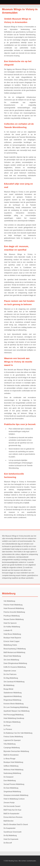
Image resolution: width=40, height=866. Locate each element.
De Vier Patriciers (10, 674)
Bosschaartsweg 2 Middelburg (15, 649)
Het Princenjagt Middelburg (13, 715)
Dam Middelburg (10, 780)
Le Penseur (8, 729)
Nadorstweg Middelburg (12, 773)
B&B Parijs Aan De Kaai (12, 810)
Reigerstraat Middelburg (12, 700)
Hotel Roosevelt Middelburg (14, 608)
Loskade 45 (8, 630)
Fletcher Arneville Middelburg (14, 612)
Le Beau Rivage (9, 758)
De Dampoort (8, 777)
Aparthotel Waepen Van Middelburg (16, 711)
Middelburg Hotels (10, 645)
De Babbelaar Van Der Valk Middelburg (18, 733)
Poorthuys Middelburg (12, 616)
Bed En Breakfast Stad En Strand (16, 824)
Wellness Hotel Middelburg (13, 769)
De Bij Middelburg (10, 835)
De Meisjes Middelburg (12, 722)
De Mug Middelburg (11, 678)
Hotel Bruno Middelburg (12, 634)
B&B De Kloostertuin (11, 755)
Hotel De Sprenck (10, 623)
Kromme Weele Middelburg (13, 704)
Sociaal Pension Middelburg (14, 784)
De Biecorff (8, 843)
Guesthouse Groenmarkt (12, 832)
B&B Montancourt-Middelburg (14, 652)
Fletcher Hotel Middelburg (13, 605)
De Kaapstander (9, 828)
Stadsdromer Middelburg (13, 693)
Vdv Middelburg (9, 601)
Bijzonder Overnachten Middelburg (16, 751)
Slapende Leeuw (10, 671)
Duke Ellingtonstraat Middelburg (15, 663)
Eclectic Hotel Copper (11, 641)
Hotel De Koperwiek (11, 839)
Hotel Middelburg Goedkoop (14, 718)
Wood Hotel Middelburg (12, 656)
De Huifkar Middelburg (12, 627)
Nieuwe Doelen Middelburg (14, 619)
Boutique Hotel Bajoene (12, 638)
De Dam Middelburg (11, 788)
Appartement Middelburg (13, 696)
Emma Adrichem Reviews (13, 817)
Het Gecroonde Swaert (12, 806)
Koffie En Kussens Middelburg (15, 667)
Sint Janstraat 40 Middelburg (14, 682)
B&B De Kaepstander (11, 813)
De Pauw (7, 725)
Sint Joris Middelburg (11, 660)
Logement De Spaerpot (12, 740)
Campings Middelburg (12, 747)
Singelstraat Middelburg (12, 791)
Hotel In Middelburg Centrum (14, 799)
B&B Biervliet (8, 821)
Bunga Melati (8, 689)
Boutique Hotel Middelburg (13, 762)
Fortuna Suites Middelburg (13, 736)
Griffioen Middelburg (11, 766)
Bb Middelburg (9, 685)
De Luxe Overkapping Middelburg (16, 707)
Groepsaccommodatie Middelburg (16, 795)
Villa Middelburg (9, 744)
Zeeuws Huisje (9, 802)
